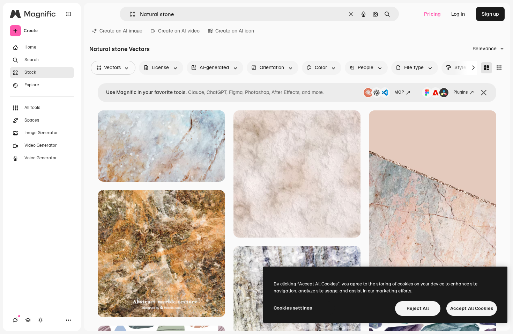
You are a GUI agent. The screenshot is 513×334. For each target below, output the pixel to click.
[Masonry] (486, 67)
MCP (399, 92)
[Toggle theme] (40, 320)
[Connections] (15, 320)
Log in (458, 14)
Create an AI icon (234, 31)
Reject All (418, 308)
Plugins (460, 92)
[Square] (499, 67)
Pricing (432, 14)
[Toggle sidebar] (68, 14)
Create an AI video (179, 31)
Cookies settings (293, 308)
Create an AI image (120, 31)
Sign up (490, 14)
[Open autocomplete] (129, 14)
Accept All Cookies (471, 308)
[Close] (483, 92)
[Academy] (28, 320)
